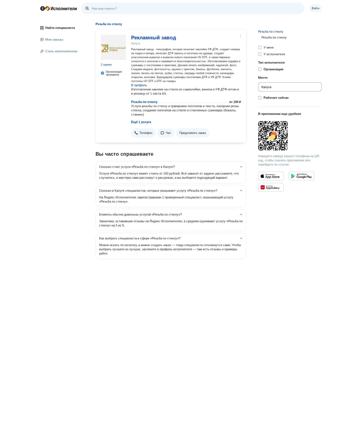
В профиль (139, 85)
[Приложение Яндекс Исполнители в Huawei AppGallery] (271, 187)
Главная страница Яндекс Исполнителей (58, 8)
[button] (143, 132)
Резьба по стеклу (144, 102)
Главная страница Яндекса (42, 8)
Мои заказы (54, 39)
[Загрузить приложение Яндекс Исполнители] (290, 136)
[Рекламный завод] (113, 47)
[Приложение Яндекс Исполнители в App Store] (271, 176)
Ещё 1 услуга (141, 122)
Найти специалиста (60, 28)
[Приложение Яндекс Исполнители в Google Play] (301, 176)
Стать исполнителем (61, 51)
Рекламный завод (153, 37)
